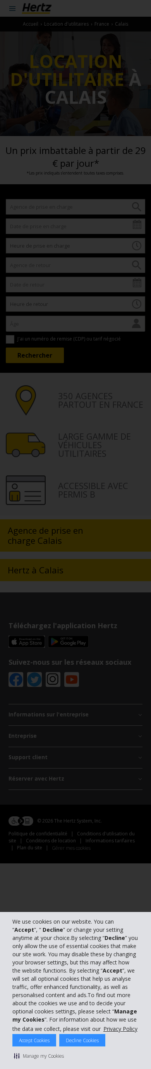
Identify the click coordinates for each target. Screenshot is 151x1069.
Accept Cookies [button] (34, 1040)
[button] (38, 1056)
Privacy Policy (120, 1028)
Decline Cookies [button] (82, 1040)
